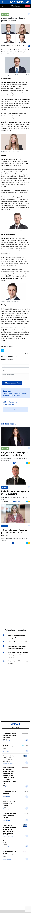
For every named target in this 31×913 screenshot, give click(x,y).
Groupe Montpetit (6, 740)
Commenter (17, 463)
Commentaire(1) (17, 543)
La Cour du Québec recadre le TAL (17, 642)
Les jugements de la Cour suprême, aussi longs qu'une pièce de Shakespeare (18, 654)
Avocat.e (5, 745)
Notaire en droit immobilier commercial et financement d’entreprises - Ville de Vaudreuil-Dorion (9, 829)
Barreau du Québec (7, 859)
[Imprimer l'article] (29, 463)
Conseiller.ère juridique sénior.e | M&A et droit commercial (9, 735)
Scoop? (27, 6)
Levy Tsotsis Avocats (7, 787)
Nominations (5, 14)
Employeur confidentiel (8, 763)
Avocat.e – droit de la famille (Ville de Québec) (9, 804)
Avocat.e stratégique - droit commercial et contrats (9, 815)
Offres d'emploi (15, 6)
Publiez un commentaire (12, 383)
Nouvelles (4, 487)
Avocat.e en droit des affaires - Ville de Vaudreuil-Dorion (9, 758)
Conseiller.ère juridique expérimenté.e (9, 792)
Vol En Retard (6, 751)
